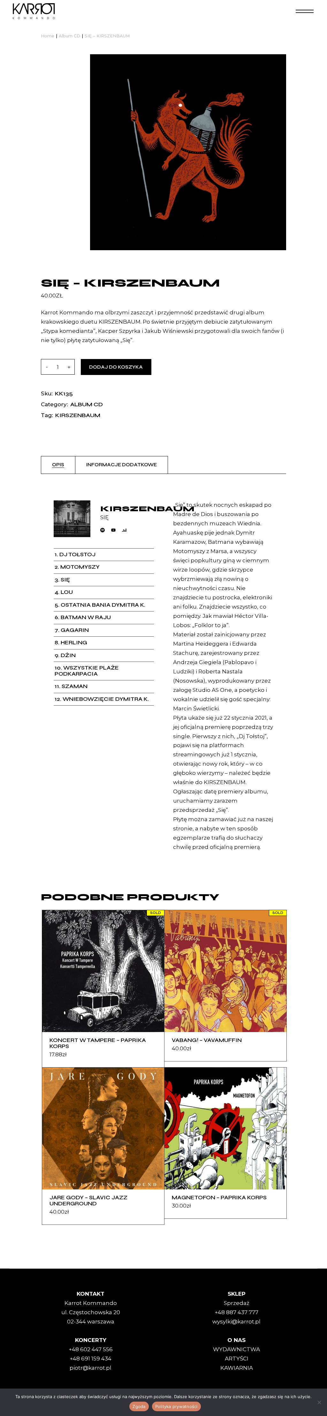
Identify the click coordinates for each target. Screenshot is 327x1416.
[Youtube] (113, 530)
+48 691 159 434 (90, 1358)
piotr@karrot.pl (90, 1368)
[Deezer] (124, 530)
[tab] (58, 465)
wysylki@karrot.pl (236, 1321)
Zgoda (139, 1406)
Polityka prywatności (176, 1406)
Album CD (86, 404)
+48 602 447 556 (91, 1349)
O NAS (236, 1340)
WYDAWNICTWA (236, 1349)
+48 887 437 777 (236, 1312)
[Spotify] (102, 530)
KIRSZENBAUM (77, 415)
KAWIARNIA (236, 1368)
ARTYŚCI (236, 1358)
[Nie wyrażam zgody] (319, 1402)
